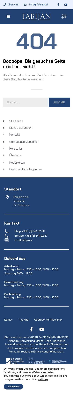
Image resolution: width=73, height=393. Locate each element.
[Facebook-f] (31, 329)
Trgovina (23, 319)
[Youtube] (42, 329)
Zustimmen (13, 386)
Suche (59, 102)
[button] (9, 16)
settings (43, 379)
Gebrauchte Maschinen (48, 319)
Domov (8, 319)
